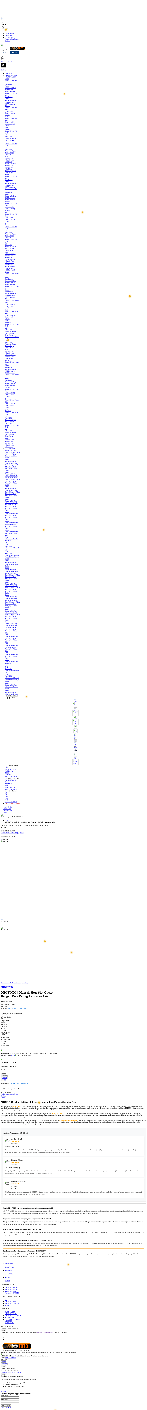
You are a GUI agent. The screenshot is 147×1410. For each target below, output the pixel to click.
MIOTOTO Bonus (11, 1301)
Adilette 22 (8, 784)
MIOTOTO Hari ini (11, 1287)
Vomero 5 (8, 775)
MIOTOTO (16, 1106)
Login (4, 52)
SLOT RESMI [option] (5, 1039)
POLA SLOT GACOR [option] (5, 1034)
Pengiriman (8, 1270)
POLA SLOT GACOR (12, 1319)
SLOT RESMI (9, 1317)
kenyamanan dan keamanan (68, 1120)
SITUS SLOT (9, 1323)
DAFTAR (4, 1076)
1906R (7, 798)
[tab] (73, 70)
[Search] (3, 65)
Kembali (7, 1277)
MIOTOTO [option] (4, 1024)
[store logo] (17, 50)
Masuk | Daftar (9, 33)
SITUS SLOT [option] (5, 1037)
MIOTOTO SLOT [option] (4, 1027)
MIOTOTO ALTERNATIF (13, 1315)
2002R (7, 796)
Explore (3, 70)
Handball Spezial (10, 780)
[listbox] (29, 1035)
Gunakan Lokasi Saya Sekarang (11, 1372)
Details (3, 1098)
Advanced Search (6, 62)
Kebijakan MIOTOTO (12, 1293)
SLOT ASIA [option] (5, 1046)
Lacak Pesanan (9, 37)
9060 (6, 800)
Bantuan (7, 41)
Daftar (14, 52)
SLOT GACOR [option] (6, 1031)
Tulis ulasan (23, 1008)
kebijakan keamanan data (45, 1332)
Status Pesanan (9, 1267)
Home (7, 820)
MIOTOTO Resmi (11, 1289)
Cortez (7, 767)
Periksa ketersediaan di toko (9, 1094)
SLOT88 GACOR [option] (4, 1042)
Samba (7, 782)
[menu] (73, 438)
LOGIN (4, 1073)
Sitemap (7, 1305)
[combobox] (10, 60)
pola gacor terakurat (58, 1113)
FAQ (6, 1300)
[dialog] (73, 1369)
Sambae (7, 785)
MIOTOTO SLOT (11, 1291)
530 (6, 793)
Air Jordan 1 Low (10, 769)
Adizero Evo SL (10, 787)
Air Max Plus (9, 771)
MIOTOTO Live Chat (12, 1303)
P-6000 (7, 773)
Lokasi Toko (9, 35)
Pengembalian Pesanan (12, 39)
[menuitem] (9, 73)
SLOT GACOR (10, 1312)
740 (6, 794)
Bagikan (3, 1096)
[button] (5, 922)
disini (13, 1055)
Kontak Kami (9, 1264)
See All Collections (11, 776)
